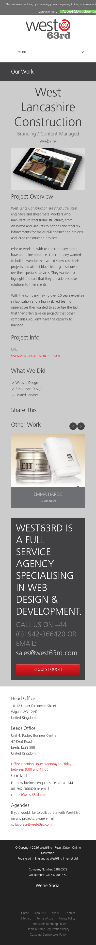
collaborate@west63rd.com (31, 825)
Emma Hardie (48, 495)
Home (25, 913)
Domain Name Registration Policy (48, 929)
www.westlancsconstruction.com (35, 356)
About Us (40, 913)
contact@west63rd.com (28, 795)
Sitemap (26, 918)
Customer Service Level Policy (48, 934)
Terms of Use (45, 918)
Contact (70, 913)
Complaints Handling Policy (48, 924)
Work (55, 913)
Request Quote (48, 670)
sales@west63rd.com (46, 653)
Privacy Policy (67, 918)
